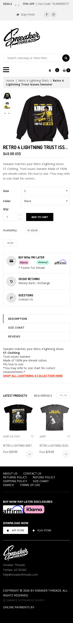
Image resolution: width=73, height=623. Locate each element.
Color (7, 201)
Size (6, 191)
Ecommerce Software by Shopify (24, 600)
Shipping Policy (15, 481)
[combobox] (32, 58)
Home (10, 80)
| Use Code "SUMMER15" (46, 4)
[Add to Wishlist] (32, 436)
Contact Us (32, 473)
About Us (10, 473)
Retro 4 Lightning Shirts (33, 80)
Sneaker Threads (48, 590)
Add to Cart (39, 217)
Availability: (10, 230)
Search (8, 485)
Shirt (43, 436)
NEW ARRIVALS (43, 395)
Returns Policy (15, 477)
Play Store (44, 530)
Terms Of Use (30, 485)
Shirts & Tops (11, 436)
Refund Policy (44, 477)
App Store (18, 530)
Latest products (15, 395)
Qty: (6, 209)
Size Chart (16, 327)
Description (17, 319)
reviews (14, 336)
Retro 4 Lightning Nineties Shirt (23, 445)
